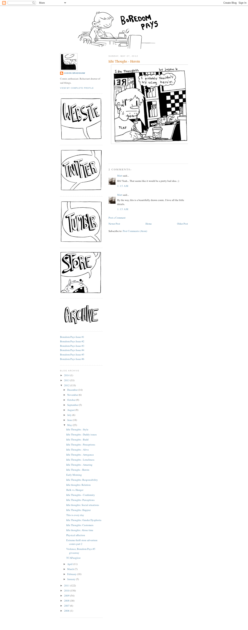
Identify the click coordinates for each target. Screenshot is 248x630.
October (71, 400)
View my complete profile (77, 88)
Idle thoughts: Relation (78, 485)
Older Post (182, 223)
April (70, 564)
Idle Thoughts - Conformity (80, 495)
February (72, 574)
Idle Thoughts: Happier (78, 510)
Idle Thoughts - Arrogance (80, 454)
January (71, 579)
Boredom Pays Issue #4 (72, 350)
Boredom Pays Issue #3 (72, 346)
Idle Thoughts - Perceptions (80, 444)
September (73, 405)
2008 (67, 600)
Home (149, 223)
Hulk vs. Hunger (74, 490)
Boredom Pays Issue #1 (72, 337)
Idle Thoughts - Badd (77, 439)
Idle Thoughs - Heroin (124, 61)
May (70, 425)
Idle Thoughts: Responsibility (82, 480)
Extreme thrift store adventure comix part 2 (81, 542)
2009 (67, 595)
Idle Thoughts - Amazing (79, 464)
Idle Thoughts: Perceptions (80, 500)
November (73, 395)
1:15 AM (122, 186)
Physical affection (75, 535)
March (71, 569)
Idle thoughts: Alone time (79, 530)
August (71, 410)
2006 (67, 610)
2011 (67, 585)
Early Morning (74, 474)
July (69, 415)
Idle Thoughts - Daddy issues (81, 434)
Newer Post (114, 223)
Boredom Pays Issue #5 (72, 354)
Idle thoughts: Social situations (82, 505)
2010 (67, 590)
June (70, 420)
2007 (67, 605)
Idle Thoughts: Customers (79, 525)
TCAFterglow (73, 558)
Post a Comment (117, 217)
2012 (67, 385)
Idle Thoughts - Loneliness (80, 459)
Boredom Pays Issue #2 (72, 341)
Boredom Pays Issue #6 (72, 359)
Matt (119, 175)
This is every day (75, 515)
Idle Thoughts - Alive (77, 449)
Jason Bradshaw (74, 73)
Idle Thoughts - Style (77, 429)
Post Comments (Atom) (135, 231)
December (72, 389)
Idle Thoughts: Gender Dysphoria (83, 520)
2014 (67, 375)
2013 (67, 380)
